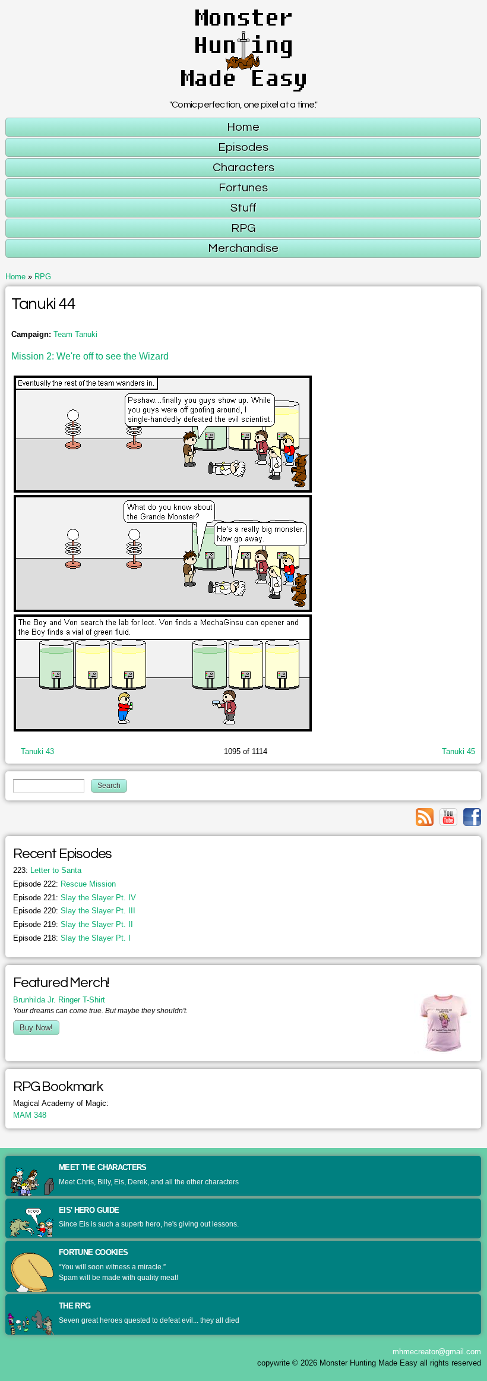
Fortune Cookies (93, 1252)
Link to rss (425, 817)
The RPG (74, 1305)
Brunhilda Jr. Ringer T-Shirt (59, 999)
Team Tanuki (75, 334)
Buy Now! (36, 1027)
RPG (42, 276)
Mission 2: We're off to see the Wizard (90, 356)
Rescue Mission (64, 883)
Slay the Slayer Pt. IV (74, 897)
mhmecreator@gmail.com (437, 1351)
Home (15, 276)
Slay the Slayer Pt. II (73, 924)
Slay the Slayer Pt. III (74, 910)
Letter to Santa (47, 870)
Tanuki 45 (458, 751)
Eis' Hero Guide (89, 1210)
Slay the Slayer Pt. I (72, 938)
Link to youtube (448, 817)
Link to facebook (472, 817)
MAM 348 (29, 1115)
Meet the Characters (103, 1167)
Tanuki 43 (37, 751)
